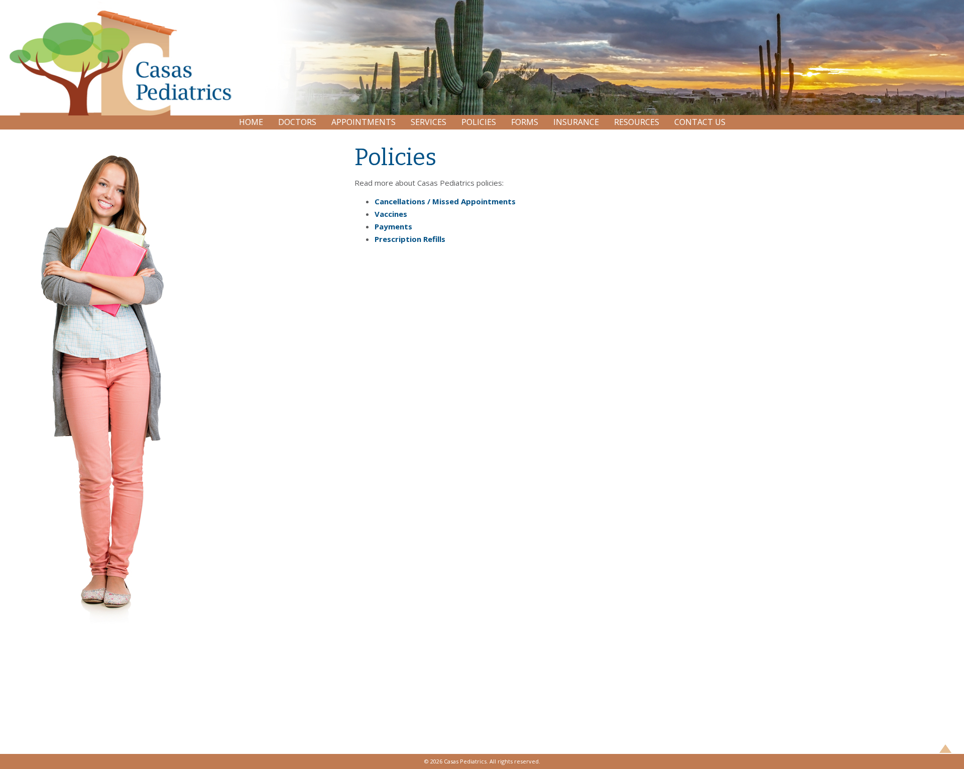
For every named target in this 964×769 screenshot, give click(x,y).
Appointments (363, 122)
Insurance (576, 122)
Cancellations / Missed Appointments (445, 201)
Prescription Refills (410, 239)
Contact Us (700, 122)
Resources (636, 122)
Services (428, 122)
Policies (478, 122)
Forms (524, 122)
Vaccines (391, 214)
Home (251, 122)
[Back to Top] (945, 750)
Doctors (297, 122)
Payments (393, 226)
